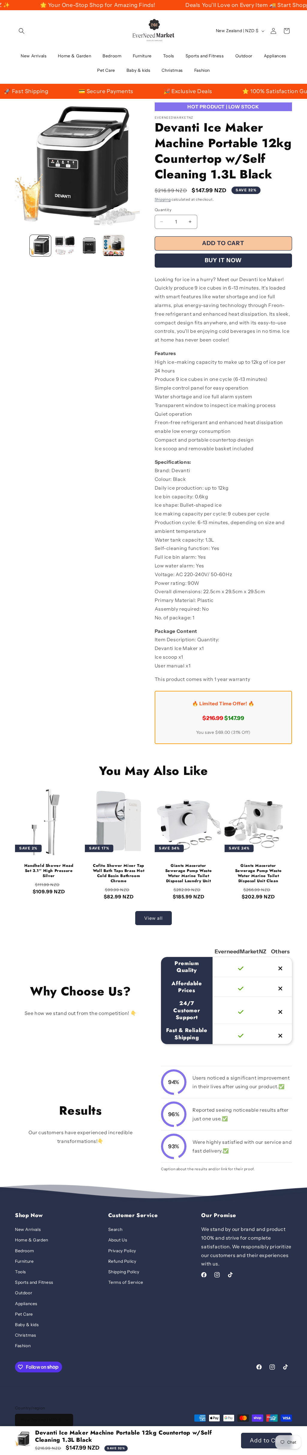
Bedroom (24, 1250)
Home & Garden (31, 1240)
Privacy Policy (122, 1250)
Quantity (163, 209)
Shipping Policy (123, 1271)
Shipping (163, 199)
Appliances (26, 1303)
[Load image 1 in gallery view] (40, 245)
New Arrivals (28, 1229)
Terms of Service (125, 1282)
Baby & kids (27, 1324)
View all (153, 918)
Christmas (25, 1335)
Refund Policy (122, 1261)
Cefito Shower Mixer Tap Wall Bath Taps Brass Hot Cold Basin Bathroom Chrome (118, 873)
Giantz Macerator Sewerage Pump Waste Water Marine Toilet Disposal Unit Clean (258, 873)
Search (115, 1229)
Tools (20, 1271)
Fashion (23, 1345)
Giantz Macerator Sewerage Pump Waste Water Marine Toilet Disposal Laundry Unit (188, 873)
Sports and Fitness (34, 1282)
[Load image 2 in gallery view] (64, 245)
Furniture (24, 1261)
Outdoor (23, 1293)
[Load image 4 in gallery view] (113, 245)
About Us (117, 1240)
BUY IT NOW (223, 260)
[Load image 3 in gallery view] (89, 245)
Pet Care (24, 1314)
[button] (21, 31)
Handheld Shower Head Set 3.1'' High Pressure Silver (48, 871)
